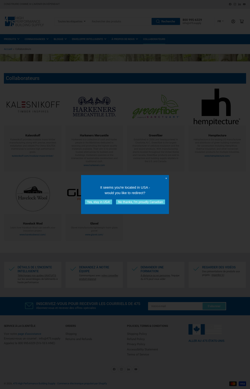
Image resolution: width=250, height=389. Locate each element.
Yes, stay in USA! (98, 202)
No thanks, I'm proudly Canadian (140, 202)
